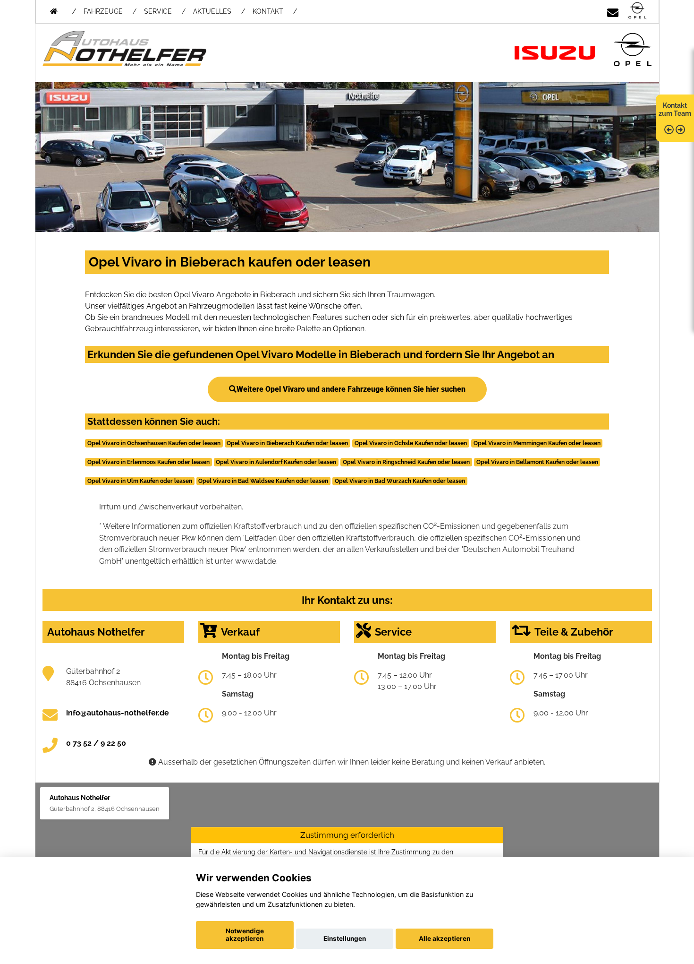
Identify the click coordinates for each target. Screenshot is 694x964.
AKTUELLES (212, 11)
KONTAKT (268, 11)
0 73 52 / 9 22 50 (96, 743)
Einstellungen (344, 938)
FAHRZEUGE (103, 11)
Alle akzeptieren (444, 938)
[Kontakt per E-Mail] (612, 11)
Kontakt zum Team (675, 109)
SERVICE (158, 11)
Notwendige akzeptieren (245, 934)
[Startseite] (637, 11)
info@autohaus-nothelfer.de (117, 712)
